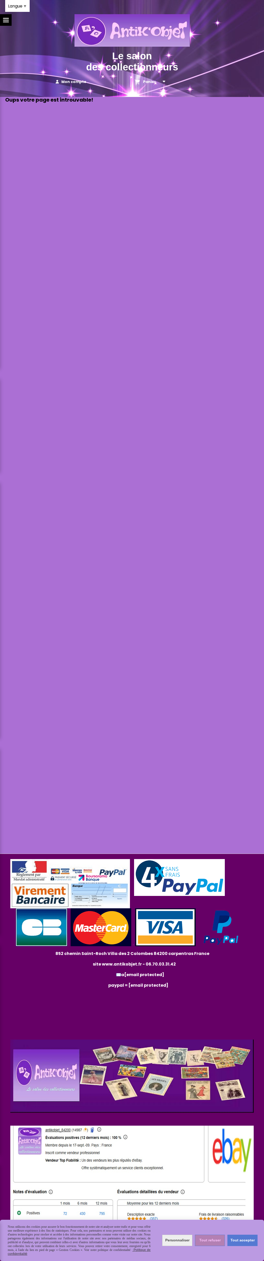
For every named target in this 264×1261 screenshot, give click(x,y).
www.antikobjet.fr (122, 964)
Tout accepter (242, 1240)
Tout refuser (210, 1240)
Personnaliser (177, 1240)
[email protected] (148, 985)
